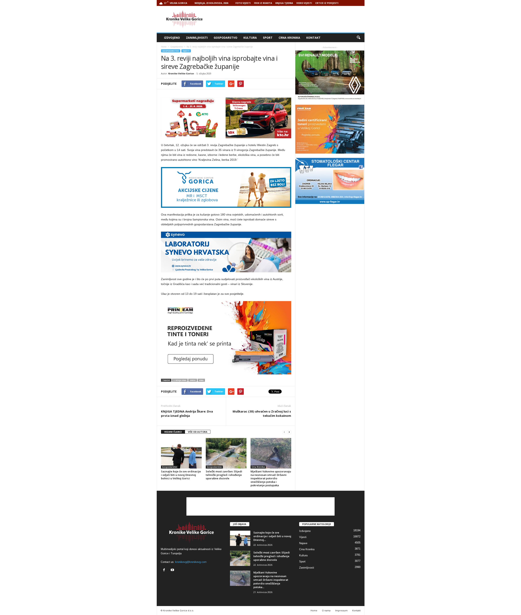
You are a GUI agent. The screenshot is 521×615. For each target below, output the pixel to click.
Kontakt (313, 38)
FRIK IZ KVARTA (263, 2)
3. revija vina (179, 380)
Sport (268, 38)
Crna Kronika (289, 38)
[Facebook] (165, 570)
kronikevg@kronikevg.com (191, 561)
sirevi (193, 380)
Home (163, 46)
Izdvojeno (172, 38)
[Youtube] (173, 570)
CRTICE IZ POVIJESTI (326, 2)
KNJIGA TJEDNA (284, 2)
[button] (358, 37)
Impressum (341, 610)
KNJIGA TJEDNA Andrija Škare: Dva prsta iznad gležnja (187, 413)
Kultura (250, 38)
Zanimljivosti (197, 38)
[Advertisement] (290, 19)
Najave (303, 543)
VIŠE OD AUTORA (197, 431)
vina (201, 380)
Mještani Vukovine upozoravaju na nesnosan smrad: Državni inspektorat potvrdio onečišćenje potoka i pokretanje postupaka (271, 478)
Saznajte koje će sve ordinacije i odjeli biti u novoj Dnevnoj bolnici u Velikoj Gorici (181, 475)
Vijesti (186, 51)
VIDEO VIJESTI (304, 2)
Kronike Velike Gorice (181, 73)
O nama (326, 610)
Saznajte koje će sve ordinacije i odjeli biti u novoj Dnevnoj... (272, 536)
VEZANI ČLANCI (173, 431)
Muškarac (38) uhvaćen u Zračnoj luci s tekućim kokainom (262, 413)
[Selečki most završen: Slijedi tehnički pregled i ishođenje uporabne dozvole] (226, 453)
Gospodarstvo (225, 38)
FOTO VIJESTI (243, 2)
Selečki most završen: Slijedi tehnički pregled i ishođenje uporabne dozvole (224, 475)
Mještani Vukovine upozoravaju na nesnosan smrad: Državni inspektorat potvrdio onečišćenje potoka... (270, 580)
